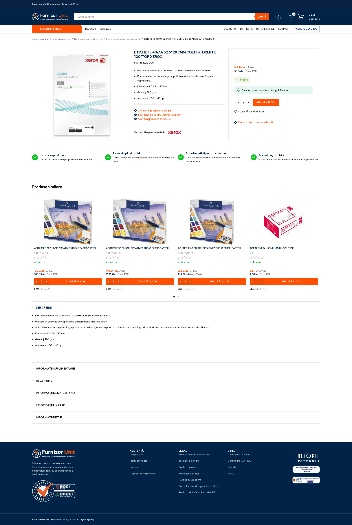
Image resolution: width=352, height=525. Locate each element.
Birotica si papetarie (60, 39)
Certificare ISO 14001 (240, 460)
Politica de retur (188, 467)
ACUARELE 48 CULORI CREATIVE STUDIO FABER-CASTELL (210, 248)
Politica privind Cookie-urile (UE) (197, 492)
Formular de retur (189, 473)
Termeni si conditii (189, 460)
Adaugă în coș (266, 102)
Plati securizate (138, 460)
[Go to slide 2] (178, 297)
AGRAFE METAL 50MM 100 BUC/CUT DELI (272, 248)
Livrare (134, 467)
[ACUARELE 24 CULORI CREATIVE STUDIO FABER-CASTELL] (68, 222)
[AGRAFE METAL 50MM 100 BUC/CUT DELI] (284, 222)
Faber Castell (41, 252)
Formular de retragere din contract (199, 486)
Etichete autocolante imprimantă (123, 39)
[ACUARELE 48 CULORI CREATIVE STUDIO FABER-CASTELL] (212, 222)
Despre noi (136, 454)
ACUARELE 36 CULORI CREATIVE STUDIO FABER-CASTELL (138, 248)
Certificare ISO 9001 (240, 454)
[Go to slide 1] (174, 297)
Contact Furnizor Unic (142, 473)
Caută (262, 16)
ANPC (231, 473)
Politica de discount (190, 479)
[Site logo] (50, 16)
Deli (252, 252)
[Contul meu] (279, 16)
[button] (68, 281)
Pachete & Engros (306, 28)
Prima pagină (39, 39)
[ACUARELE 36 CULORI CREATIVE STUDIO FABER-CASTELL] (140, 222)
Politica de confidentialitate (194, 454)
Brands (232, 467)
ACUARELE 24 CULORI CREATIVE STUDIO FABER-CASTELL (66, 248)
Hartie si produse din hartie (88, 39)
